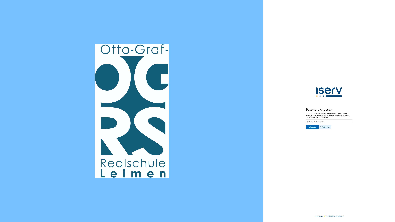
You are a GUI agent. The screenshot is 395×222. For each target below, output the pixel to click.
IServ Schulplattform (335, 216)
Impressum (319, 216)
